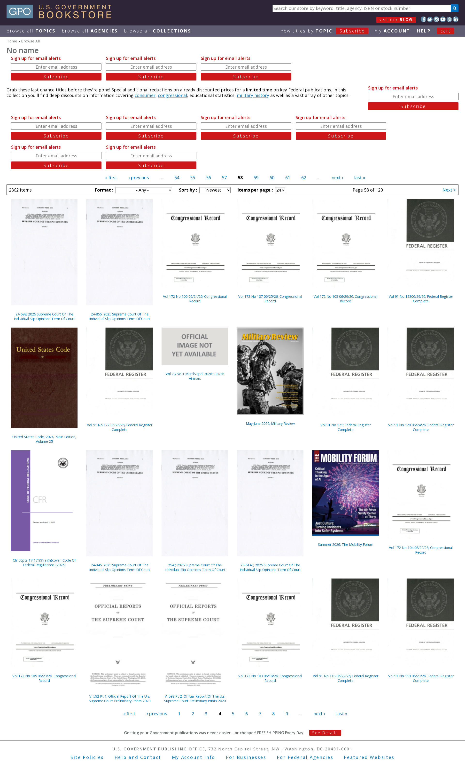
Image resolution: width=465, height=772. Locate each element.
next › (337, 177)
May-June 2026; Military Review (270, 423)
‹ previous (138, 177)
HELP (424, 31)
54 (176, 177)
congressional (172, 95)
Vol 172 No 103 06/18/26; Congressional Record (270, 678)
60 (272, 177)
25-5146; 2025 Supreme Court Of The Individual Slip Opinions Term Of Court (270, 567)
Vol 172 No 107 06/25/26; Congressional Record (270, 298)
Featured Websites (369, 757)
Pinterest (449, 19)
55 (192, 177)
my (392, 31)
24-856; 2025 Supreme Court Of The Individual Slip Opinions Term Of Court (119, 316)
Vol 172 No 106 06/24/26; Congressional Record (195, 298)
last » (359, 177)
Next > (449, 190)
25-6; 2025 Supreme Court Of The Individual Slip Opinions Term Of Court (194, 567)
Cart (446, 31)
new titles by (322, 31)
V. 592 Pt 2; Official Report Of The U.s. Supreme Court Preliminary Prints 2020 (195, 698)
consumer (145, 95)
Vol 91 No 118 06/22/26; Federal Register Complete (345, 678)
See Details (325, 732)
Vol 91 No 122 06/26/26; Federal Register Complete (119, 427)
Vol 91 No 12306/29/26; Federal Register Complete (421, 298)
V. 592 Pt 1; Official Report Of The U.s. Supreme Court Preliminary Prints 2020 (119, 698)
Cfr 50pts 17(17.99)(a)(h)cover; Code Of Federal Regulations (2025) (44, 562)
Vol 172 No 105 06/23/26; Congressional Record (44, 678)
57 (224, 177)
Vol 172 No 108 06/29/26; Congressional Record (345, 298)
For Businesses (246, 757)
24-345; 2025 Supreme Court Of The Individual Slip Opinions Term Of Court (119, 567)
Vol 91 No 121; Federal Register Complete (345, 427)
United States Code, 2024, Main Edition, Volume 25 (44, 439)
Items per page (254, 190)
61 (287, 177)
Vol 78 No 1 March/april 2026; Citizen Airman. (195, 376)
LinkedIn (455, 19)
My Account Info (194, 757)
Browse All (31, 31)
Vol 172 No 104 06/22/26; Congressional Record (421, 550)
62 (303, 177)
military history (253, 95)
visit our (396, 19)
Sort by (187, 190)
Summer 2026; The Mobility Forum (345, 544)
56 (208, 177)
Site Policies (87, 757)
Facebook (423, 19)
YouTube (443, 19)
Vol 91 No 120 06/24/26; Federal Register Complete (421, 427)
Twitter (430, 19)
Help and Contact (138, 757)
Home (12, 41)
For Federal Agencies (305, 757)
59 (256, 177)
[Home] (61, 17)
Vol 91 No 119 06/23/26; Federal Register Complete (421, 678)
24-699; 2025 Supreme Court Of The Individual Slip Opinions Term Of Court (44, 316)
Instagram (436, 19)
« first (111, 177)
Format (103, 190)
